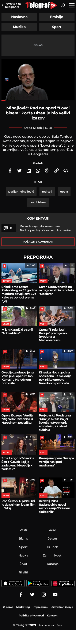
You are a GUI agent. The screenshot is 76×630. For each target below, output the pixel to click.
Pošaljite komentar (38, 241)
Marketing (23, 607)
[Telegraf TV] (55, 594)
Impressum (40, 607)
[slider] (37, 100)
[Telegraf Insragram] (43, 594)
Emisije (56, 17)
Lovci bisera (38, 202)
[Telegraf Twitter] (32, 594)
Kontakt (52, 615)
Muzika (19, 27)
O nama (8, 607)
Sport (56, 27)
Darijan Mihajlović (21, 191)
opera (64, 191)
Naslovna (19, 17)
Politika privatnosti (31, 615)
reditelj (47, 191)
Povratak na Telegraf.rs (13, 5)
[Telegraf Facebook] (21, 594)
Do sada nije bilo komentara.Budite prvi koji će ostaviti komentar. (46, 228)
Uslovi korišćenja (62, 607)
